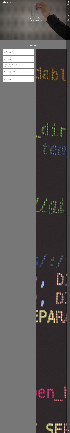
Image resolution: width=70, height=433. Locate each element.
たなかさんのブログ (9, 2)
